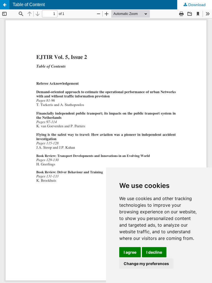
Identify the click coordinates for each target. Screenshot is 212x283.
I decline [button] (154, 252)
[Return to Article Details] (4, 4)
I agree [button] (130, 252)
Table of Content (29, 4)
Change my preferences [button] (146, 263)
